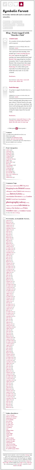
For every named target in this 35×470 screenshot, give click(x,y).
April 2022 (8, 260)
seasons (15, 205)
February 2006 (9, 390)
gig (27, 122)
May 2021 (8, 277)
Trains (7, 175)
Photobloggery (9, 165)
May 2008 (8, 349)
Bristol (21, 188)
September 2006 (10, 380)
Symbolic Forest (15, 11)
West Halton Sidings (11, 447)
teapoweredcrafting (10, 444)
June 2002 (8, 403)
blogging (9, 188)
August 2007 (9, 363)
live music (23, 122)
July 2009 (8, 330)
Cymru (18, 80)
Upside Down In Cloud (11, 445)
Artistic (16, 48)
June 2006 (8, 384)
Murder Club (12, 59)
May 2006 (8, 386)
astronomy (17, 186)
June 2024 (8, 233)
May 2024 (8, 234)
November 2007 (10, 359)
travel (21, 208)
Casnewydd (26, 80)
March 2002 (9, 407)
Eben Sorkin (5, 462)
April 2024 (8, 236)
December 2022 (9, 248)
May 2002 (8, 404)
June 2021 (8, 275)
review (11, 205)
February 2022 (9, 263)
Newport (11, 81)
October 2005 (9, 396)
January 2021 (9, 283)
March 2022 (8, 261)
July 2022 (8, 255)
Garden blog (10, 25)
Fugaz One (22, 462)
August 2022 (9, 254)
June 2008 (8, 348)
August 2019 (9, 293)
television (22, 205)
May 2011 (8, 310)
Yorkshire (23, 211)
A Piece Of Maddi (10, 415)
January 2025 (9, 227)
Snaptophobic (9, 442)
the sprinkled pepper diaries (12, 448)
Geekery (8, 157)
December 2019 (9, 290)
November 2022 (9, 249)
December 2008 (10, 340)
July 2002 (8, 401)
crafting (14, 191)
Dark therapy (14, 87)
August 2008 (9, 345)
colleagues (9, 191)
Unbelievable (9, 177)
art (12, 186)
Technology (8, 168)
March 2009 (9, 336)
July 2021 (8, 274)
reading (27, 202)
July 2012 (8, 302)
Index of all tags (16, 212)
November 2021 (9, 267)
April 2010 (8, 322)
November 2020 (10, 286)
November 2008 (10, 342)
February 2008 (9, 354)
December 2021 (9, 266)
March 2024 (9, 237)
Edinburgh (26, 191)
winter (15, 211)
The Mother (16, 208)
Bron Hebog (9, 421)
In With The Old (9, 159)
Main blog (18, 22)
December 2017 (9, 296)
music (15, 81)
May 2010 (8, 321)
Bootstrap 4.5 (10, 461)
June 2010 (8, 319)
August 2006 (9, 381)
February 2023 (9, 245)
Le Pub (29, 119)
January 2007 (9, 374)
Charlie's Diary (9, 426)
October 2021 (9, 269)
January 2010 (9, 325)
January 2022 (9, 264)
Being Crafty (9, 153)
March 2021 (8, 280)
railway (22, 202)
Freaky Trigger (9, 433)
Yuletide (28, 211)
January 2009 (9, 339)
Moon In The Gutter (10, 439)
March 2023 (8, 243)
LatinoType (29, 462)
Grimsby (8, 194)
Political (8, 166)
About (21, 25)
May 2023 (8, 240)
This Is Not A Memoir (11, 174)
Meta (7, 163)
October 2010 (9, 314)
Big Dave (26, 186)
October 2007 (9, 360)
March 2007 (9, 371)
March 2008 (9, 352)
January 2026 (9, 225)
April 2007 (8, 369)
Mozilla (20, 465)
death (23, 191)
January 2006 (9, 392)
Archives (8, 28)
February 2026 (9, 223)
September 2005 (10, 398)
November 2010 (9, 313)
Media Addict (9, 162)
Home (7, 22)
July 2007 (8, 365)
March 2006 (9, 389)
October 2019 (9, 292)
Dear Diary (8, 154)
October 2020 (9, 287)
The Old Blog (9, 171)
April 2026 (8, 220)
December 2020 (9, 284)
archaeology (9, 186)
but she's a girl (9, 423)
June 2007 (8, 366)
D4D (7, 429)
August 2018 (9, 295)
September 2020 (10, 289)
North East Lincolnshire (18, 199)
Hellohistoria (9, 435)
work (18, 211)
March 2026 (9, 222)
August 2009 (9, 328)
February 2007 (9, 372)
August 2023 (9, 239)
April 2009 (8, 334)
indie (16, 122)
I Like (7, 436)
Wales (21, 80)
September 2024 (10, 228)
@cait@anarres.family (17, 137)
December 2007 (9, 357)
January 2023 (9, 246)
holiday (19, 194)
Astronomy (8, 151)
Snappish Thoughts (10, 441)
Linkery (8, 160)
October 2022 (9, 251)
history (13, 194)
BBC (21, 186)
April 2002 (8, 406)
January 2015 (9, 301)
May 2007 (8, 368)
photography (12, 202)
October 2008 (9, 343)
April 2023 (8, 242)
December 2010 (9, 311)
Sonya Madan (17, 120)
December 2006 (10, 375)
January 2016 (9, 299)
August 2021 (9, 272)
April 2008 (8, 351)
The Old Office (9, 172)
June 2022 (8, 257)
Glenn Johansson (25, 120)
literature (18, 197)
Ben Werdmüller (9, 419)
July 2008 (8, 346)
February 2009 (9, 337)
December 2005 (10, 393)
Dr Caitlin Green (9, 424)
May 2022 (8, 258)
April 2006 (8, 387)
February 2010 (9, 324)
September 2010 (10, 316)
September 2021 (10, 270)
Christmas (27, 188)
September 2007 (10, 362)
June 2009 (8, 331)
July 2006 (8, 383)
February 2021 (9, 281)
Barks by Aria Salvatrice (11, 416)
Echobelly (11, 120)
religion (8, 205)
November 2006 (10, 377)
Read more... (12, 76)
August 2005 (9, 399)
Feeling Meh (9, 156)
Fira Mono (19, 464)
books (15, 188)
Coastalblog (9, 427)
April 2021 (8, 278)
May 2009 (8, 333)
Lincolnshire (10, 197)
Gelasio (28, 461)
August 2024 (9, 230)
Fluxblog (8, 432)
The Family (8, 169)
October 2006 (9, 378)
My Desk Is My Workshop (17, 139)
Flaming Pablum (9, 430)
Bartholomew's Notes (11, 418)
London (29, 197)
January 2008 (9, 356)
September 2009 (10, 327)
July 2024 (8, 231)
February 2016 (9, 298)
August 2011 (9, 308)
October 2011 (9, 307)
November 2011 (9, 305)
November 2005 (10, 395)
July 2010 (8, 318)
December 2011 (9, 304)
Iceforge (27, 455)
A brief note (13, 39)
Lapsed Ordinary (10, 438)
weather (9, 211)
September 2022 (10, 252)
